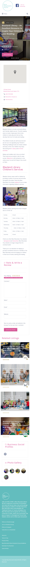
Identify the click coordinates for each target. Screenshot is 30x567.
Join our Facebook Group (8, 524)
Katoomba (15, 241)
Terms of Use (5, 538)
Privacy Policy (5, 540)
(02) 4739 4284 (9, 94)
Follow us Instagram (6, 527)
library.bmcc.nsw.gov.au (11, 96)
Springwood (7, 241)
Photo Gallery (14, 462)
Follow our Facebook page (8, 522)
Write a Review (7, 54)
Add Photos (6, 49)
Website (6, 314)
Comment (7, 281)
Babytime (9, 158)
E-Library (13, 148)
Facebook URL (5, 454)
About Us (4, 535)
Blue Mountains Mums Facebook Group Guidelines (14, 543)
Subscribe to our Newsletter (8, 529)
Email (6, 307)
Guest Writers (5, 548)
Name (6, 300)
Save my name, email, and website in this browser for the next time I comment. (14, 324)
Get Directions (9, 99)
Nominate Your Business (8, 545)
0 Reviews (15, 46)
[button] (15, 234)
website (17, 182)
